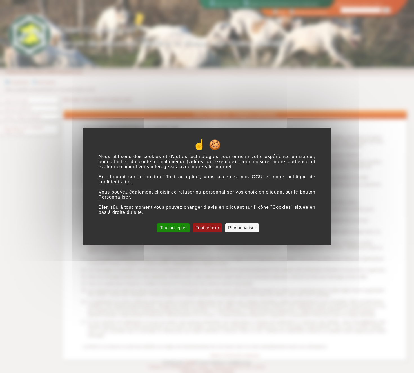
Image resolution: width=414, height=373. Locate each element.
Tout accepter (173, 227)
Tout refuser (207, 227)
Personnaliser (242, 227)
